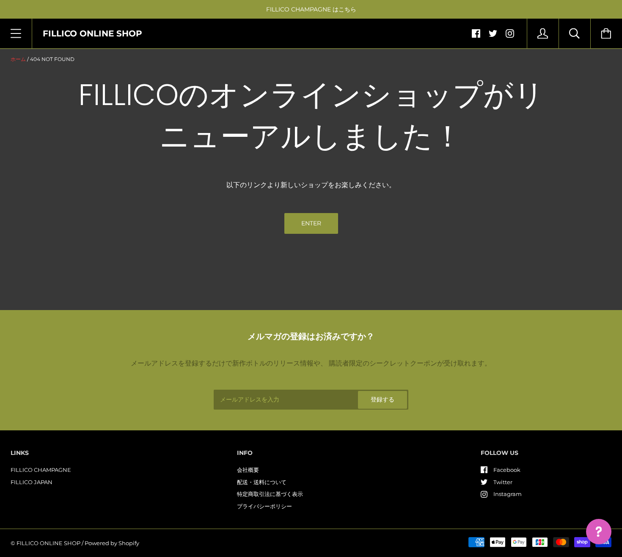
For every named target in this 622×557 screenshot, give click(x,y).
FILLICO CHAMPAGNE (41, 469)
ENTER (311, 223)
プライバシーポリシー (264, 506)
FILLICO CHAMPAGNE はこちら (311, 9)
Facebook (506, 469)
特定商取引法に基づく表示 (270, 493)
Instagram (507, 493)
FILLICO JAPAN (31, 482)
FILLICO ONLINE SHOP (48, 543)
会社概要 (248, 469)
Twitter (502, 482)
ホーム (18, 59)
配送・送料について (261, 482)
